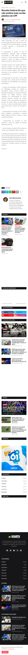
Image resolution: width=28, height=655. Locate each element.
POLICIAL (14, 486)
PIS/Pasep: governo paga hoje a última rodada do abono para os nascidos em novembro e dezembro (7, 230)
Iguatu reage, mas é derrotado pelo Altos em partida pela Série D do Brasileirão (18, 419)
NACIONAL (12, 7)
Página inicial (5, 7)
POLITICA (14, 489)
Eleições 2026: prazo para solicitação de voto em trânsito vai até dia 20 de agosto (19, 598)
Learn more (11, 648)
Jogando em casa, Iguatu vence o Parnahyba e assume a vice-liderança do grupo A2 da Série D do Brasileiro (19, 429)
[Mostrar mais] (20, 192)
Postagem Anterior (7, 303)
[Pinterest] (13, 192)
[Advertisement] (14, 171)
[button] (2, 2)
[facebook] (7, 550)
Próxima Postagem (21, 303)
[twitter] (10, 550)
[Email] (17, 192)
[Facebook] (3, 192)
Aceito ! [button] (5, 652)
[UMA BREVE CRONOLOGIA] (6, 620)
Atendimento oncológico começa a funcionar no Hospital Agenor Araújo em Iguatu (19, 342)
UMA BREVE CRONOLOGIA (19, 617)
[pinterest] (21, 550)
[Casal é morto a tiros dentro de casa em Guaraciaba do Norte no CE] (6, 361)
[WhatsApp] (10, 192)
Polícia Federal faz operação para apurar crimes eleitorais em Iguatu (7, 249)
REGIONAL (14, 492)
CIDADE (14, 478)
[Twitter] (6, 192)
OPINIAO (14, 483)
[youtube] (14, 550)
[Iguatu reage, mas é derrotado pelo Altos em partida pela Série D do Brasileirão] (6, 420)
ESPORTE (14, 564)
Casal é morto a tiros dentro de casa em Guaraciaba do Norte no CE (19, 360)
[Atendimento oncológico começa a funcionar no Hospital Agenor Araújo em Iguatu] (6, 342)
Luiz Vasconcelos (15, 198)
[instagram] (17, 550)
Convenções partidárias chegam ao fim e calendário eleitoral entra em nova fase (20, 229)
